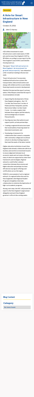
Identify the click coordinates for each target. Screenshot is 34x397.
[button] (31, 3)
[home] (13, 3)
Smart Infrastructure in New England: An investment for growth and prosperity (15, 68)
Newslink (7, 10)
